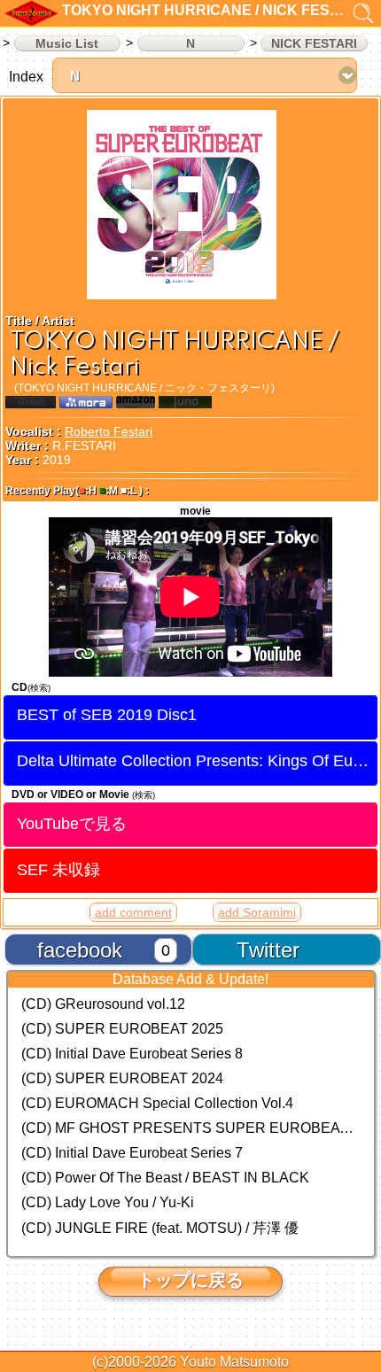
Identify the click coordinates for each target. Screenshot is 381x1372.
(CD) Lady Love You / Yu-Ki (107, 1202)
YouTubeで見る (72, 823)
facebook (79, 950)
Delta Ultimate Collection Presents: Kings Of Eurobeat (197, 761)
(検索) (39, 688)
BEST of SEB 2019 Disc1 (107, 715)
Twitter (268, 950)
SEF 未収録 (58, 869)
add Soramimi (257, 912)
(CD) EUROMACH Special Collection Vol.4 (157, 1103)
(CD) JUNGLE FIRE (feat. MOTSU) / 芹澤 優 (160, 1228)
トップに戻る (190, 1280)
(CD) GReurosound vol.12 (103, 1004)
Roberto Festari (108, 431)
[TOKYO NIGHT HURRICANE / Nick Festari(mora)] (86, 404)
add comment (133, 912)
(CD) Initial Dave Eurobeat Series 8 (132, 1053)
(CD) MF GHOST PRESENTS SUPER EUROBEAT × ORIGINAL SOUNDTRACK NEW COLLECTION (191, 1128)
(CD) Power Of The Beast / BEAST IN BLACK (165, 1177)
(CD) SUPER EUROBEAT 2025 (122, 1028)
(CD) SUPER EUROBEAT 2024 (122, 1078)
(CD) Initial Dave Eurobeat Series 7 (132, 1152)
